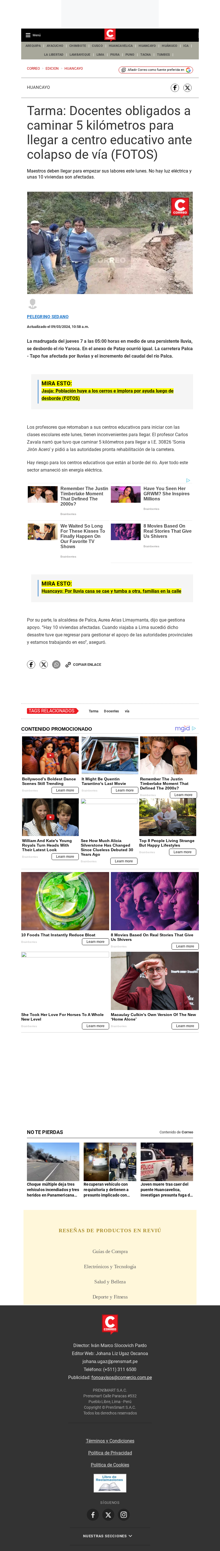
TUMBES (163, 55)
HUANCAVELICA (121, 46)
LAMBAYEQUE (80, 55)
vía (127, 711)
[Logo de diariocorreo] (110, 35)
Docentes (111, 711)
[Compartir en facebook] (175, 88)
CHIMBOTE (77, 46)
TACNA (145, 55)
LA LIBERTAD (54, 55)
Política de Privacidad (110, 1453)
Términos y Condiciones (110, 1441)
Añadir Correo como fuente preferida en (156, 70)
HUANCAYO (147, 46)
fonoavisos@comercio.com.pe (121, 1377)
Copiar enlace (87, 664)
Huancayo (38, 87)
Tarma (93, 711)
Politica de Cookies (110, 1465)
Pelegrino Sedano (47, 316)
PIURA (114, 55)
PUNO (129, 55)
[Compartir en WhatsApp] (56, 664)
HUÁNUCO (169, 46)
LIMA (100, 55)
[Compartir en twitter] (187, 88)
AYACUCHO (55, 46)
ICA (185, 46)
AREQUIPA (33, 46)
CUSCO (97, 46)
